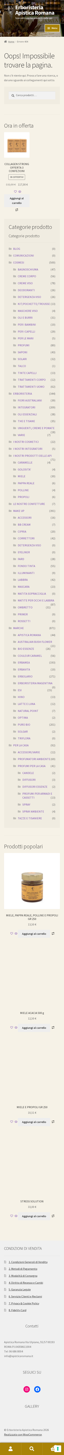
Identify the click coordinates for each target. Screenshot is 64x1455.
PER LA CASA (21, 745)
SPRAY (26, 804)
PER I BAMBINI (27, 324)
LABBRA (23, 579)
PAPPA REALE (26, 483)
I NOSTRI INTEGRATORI (27, 449)
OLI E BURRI (25, 317)
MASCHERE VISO (28, 311)
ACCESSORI (25, 517)
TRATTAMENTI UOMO (31, 386)
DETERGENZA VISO (29, 297)
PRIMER (23, 614)
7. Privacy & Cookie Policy (24, 1303)
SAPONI (22, 352)
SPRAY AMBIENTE (33, 811)
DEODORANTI (26, 290)
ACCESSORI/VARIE (29, 752)
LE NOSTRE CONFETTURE (29, 504)
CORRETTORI (26, 538)
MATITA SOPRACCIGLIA (32, 593)
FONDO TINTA (26, 566)
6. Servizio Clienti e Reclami (25, 1296)
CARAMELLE (25, 462)
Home (11, 41)
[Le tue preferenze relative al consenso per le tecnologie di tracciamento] (57, 1448)
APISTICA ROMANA (29, 635)
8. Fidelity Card (17, 1310)
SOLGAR (23, 731)
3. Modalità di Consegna (23, 1275)
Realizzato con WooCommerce (23, 1434)
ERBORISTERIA (22, 393)
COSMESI (18, 262)
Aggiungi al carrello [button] (17, 200)
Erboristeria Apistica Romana (34, 10)
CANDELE (28, 773)
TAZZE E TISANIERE (30, 818)
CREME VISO (25, 283)
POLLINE (23, 490)
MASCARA (24, 586)
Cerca (32, 1449)
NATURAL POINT (28, 711)
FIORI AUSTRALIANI (30, 400)
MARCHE (18, 628)
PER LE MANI (26, 338)
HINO (21, 697)
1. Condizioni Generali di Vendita (28, 1262)
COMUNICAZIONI (23, 255)
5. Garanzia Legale (20, 1289)
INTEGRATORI (26, 407)
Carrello (49, 1445)
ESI (20, 690)
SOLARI (22, 359)
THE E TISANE (26, 421)
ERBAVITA (24, 669)
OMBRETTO (25, 607)
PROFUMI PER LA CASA (32, 766)
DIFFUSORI (29, 779)
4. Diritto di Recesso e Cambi (26, 1282)
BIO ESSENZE (26, 649)
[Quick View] (19, 192)
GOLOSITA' (24, 469)
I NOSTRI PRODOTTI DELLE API (32, 455)
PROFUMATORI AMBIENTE (34, 759)
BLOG (16, 248)
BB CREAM (24, 524)
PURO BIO (24, 724)
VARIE (21, 435)
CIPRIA (22, 531)
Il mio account (10, 1449)
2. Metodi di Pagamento (23, 1269)
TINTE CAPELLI (27, 373)
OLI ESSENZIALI (27, 414)
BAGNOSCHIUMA (28, 269)
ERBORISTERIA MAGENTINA (35, 683)
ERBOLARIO (25, 676)
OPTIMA (23, 717)
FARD (21, 559)
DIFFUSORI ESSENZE (34, 786)
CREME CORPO (27, 276)
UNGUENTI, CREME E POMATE (36, 428)
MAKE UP (18, 511)
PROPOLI (23, 497)
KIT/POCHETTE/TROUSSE (34, 304)
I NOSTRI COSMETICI (26, 442)
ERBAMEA (24, 662)
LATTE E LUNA (26, 704)
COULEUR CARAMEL (30, 655)
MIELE (21, 476)
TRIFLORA (24, 738)
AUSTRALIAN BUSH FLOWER (35, 642)
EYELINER (24, 552)
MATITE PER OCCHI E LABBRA (36, 600)
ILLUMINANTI (26, 573)
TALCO (22, 366)
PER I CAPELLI (26, 331)
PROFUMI (24, 345)
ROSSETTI (24, 621)
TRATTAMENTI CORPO (32, 379)
